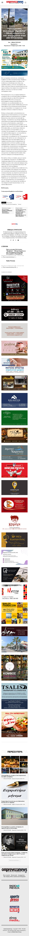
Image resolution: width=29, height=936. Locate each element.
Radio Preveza (10, 261)
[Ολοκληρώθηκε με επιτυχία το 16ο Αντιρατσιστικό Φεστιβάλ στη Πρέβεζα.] (14, 765)
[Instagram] (13, 239)
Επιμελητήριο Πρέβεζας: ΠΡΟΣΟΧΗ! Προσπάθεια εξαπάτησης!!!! (7, 211)
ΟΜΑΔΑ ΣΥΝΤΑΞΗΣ (16, 42)
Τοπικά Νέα (14, 25)
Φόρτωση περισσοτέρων (14, 860)
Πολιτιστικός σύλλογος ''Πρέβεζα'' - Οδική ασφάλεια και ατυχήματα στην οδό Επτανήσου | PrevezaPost (16, 252)
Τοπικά (19, 204)
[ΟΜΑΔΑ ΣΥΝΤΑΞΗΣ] (14, 224)
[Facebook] (10, 239)
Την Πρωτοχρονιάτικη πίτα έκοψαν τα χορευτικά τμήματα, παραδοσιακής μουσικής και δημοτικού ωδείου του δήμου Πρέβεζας (21, 213)
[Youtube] (18, 239)
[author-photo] (2, 778)
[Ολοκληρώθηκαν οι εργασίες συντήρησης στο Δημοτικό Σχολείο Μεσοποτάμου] (14, 816)
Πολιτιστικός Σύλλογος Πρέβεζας (9, 204)
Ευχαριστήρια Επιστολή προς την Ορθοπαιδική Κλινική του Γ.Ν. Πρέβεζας (12, 802)
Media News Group (16, 931)
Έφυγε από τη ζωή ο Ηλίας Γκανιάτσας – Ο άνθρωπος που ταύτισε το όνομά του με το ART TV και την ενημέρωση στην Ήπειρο (14, 854)
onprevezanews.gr (7, 928)
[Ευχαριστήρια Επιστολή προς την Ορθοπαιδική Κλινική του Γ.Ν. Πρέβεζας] (14, 790)
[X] (15, 239)
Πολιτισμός (9, 202)
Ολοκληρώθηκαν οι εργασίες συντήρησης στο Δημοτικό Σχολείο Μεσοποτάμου (12, 827)
